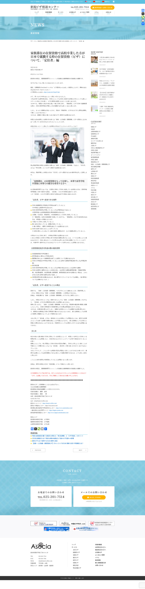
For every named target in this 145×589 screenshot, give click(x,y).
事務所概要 (48, 12)
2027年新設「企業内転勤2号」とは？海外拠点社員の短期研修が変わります (106, 71)
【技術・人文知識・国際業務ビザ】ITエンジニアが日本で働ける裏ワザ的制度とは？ (57, 443)
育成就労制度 (95, 183)
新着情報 (93, 209)
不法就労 (93, 136)
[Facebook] (143, 10)
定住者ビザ (39, 70)
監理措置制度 (95, 157)
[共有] (143, 23)
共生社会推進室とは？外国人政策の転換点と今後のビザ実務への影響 (53, 438)
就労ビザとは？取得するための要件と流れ (45, 441)
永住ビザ (93, 202)
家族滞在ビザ (95, 162)
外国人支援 (94, 150)
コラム (96, 12)
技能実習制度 (95, 199)
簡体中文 (107, 1)
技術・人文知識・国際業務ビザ (100, 164)
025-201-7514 (51, 497)
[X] (143, 13)
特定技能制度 (95, 178)
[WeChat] (143, 17)
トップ (37, 12)
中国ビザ (93, 192)
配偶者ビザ (94, 204)
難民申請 (93, 143)
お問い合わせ (99, 565)
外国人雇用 (94, 159)
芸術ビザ (93, 176)
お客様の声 (72, 12)
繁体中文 (97, 1)
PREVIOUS (38, 450)
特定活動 (93, 190)
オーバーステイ (95, 155)
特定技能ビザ (77, 568)
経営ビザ (75, 560)
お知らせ (108, 12)
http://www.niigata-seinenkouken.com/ (58, 412)
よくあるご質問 (84, 12)
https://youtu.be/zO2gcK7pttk (52, 92)
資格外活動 (94, 138)
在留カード (94, 185)
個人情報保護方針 (100, 563)
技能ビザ (93, 127)
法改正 (93, 129)
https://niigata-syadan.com (56, 410)
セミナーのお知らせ (97, 141)
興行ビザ (93, 173)
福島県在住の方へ (100, 550)
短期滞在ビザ (95, 134)
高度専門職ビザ (95, 152)
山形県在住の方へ (100, 547)
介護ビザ (93, 145)
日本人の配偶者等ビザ (97, 148)
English (89, 1)
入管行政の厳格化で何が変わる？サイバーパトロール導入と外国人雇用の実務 (106, 59)
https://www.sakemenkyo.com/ (64, 408)
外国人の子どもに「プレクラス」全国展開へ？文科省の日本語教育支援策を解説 (106, 83)
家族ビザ (75, 555)
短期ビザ (75, 563)
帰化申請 (93, 181)
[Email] (143, 20)
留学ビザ (93, 169)
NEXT (80, 450)
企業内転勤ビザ (95, 131)
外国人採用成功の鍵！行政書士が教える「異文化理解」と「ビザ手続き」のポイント (57, 436)
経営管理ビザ (95, 206)
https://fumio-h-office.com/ (50, 403)
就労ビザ (33, 70)
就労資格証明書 (95, 166)
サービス (60, 12)
